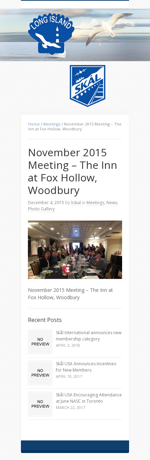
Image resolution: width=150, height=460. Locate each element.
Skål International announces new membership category (88, 336)
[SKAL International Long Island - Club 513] (51, 34)
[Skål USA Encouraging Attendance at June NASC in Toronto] (40, 404)
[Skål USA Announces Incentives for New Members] (40, 373)
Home (34, 124)
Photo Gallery (41, 209)
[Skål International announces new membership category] (40, 342)
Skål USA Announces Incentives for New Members (86, 367)
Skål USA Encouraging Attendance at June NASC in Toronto (89, 398)
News (111, 203)
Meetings (51, 124)
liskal (76, 203)
